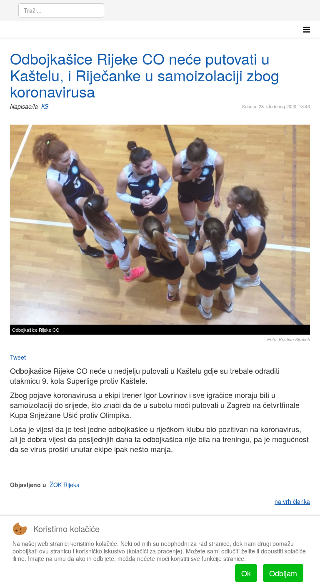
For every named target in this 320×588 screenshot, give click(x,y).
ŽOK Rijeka (65, 484)
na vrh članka (292, 501)
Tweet (18, 357)
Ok (246, 573)
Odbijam (283, 573)
